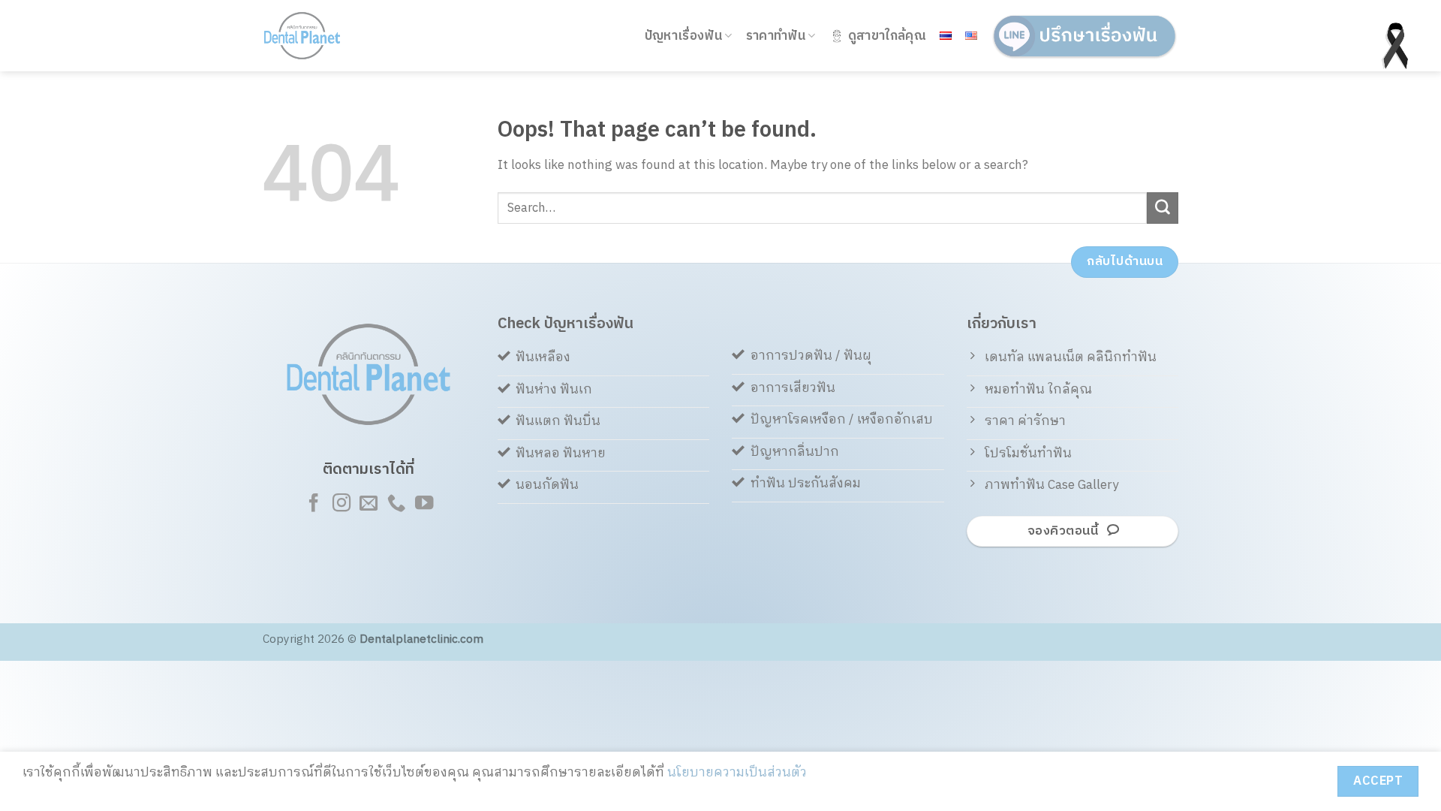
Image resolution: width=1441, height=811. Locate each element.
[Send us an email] (368, 504)
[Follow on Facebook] (314, 504)
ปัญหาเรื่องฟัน (683, 36)
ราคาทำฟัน (775, 36)
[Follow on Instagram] (341, 504)
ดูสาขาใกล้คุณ (887, 36)
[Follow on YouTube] (423, 504)
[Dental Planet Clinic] (322, 35)
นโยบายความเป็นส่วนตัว (737, 772)
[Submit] (1162, 208)
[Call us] (396, 504)
